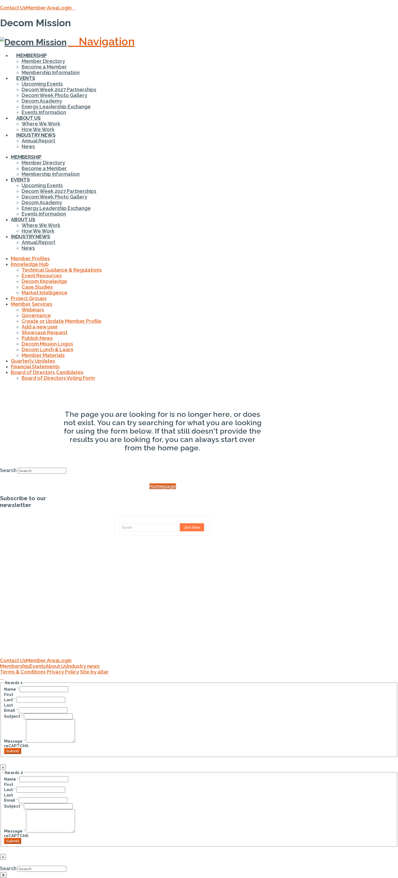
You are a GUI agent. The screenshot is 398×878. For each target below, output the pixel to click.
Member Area (42, 8)
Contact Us (13, 8)
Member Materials (43, 355)
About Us (56, 666)
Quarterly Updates (33, 361)
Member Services (31, 304)
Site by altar (94, 672)
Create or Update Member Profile (62, 321)
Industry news (83, 666)
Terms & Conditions (23, 672)
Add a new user (40, 327)
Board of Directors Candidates (47, 372)
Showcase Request (44, 332)
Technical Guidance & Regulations (62, 270)
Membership (15, 666)
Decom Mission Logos (47, 344)
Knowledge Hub (30, 264)
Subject (13, 716)
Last (9, 699)
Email (11, 710)
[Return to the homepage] (162, 655)
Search (8, 470)
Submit (12, 751)
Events (37, 666)
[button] (101, 41)
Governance (36, 315)
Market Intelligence (44, 292)
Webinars (33, 310)
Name (11, 689)
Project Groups (29, 298)
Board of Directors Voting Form (58, 378)
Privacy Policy (63, 672)
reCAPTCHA (16, 745)
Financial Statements (35, 366)
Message (14, 741)
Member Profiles (30, 258)
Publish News (37, 338)
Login (64, 8)
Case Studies (37, 287)
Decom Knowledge (44, 281)
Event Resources (42, 275)
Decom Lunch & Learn (47, 349)
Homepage (162, 486)
